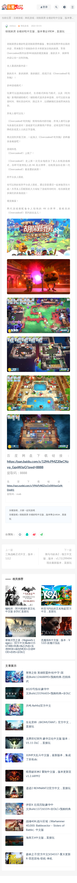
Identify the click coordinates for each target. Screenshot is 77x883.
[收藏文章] (20, 534)
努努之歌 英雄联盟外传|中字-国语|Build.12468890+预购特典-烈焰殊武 (48, 677)
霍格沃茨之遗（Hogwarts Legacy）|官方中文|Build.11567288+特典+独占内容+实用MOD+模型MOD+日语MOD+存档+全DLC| (20, 646)
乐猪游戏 (18, 18)
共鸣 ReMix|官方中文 (38, 705)
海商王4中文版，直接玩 (40, 837)
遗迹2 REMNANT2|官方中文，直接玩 (48, 788)
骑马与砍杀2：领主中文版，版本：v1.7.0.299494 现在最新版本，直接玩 (57, 558)
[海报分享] (41, 534)
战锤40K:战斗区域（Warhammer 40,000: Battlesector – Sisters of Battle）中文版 (45, 825)
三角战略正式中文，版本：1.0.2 (20, 556)
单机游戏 (29, 18)
